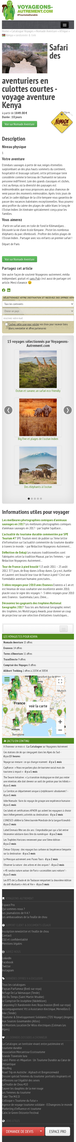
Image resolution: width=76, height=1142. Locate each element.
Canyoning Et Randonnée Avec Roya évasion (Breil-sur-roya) (36, 1005)
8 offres (19, 665)
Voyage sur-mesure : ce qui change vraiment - (32, 762)
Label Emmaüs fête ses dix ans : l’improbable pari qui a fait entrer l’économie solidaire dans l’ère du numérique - (36, 832)
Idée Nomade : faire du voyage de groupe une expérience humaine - (37, 803)
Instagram (8, 970)
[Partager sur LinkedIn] (8, 291)
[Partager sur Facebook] (3, 291)
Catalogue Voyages (22, 31)
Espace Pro (8, 905)
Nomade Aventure (46, 31)
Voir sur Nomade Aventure (19, 124)
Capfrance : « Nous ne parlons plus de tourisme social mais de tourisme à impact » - (33, 769)
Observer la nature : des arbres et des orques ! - (33, 865)
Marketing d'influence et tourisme (21, 1109)
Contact (7, 935)
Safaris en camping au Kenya (55, 487)
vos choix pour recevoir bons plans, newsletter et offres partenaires (38, 326)
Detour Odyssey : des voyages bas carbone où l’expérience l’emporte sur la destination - (37, 851)
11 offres (17, 653)
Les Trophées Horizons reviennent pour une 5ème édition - (32, 842)
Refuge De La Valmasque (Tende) (21, 993)
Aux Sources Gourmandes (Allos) (21, 1021)
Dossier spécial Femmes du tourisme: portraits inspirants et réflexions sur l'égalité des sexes (36, 1078)
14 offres (12, 648)
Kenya (9, 35)
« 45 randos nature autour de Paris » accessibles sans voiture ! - (34, 872)
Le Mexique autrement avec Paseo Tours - (30, 859)
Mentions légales (12, 943)
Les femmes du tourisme (16, 1092)
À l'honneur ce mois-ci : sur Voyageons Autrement (35, 746)
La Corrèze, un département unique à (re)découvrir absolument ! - (35, 793)
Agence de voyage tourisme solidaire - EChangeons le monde (37, 1104)
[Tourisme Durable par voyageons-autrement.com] (27, 10)
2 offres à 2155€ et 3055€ (25, 671)
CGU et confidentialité (15, 939)
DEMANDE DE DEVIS (19, 1131)
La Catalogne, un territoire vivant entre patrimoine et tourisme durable (33, 1046)
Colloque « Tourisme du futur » (20, 1100)
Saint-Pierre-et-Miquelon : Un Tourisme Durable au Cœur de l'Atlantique (36, 1062)
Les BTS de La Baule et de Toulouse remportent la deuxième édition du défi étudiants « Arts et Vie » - (37, 882)
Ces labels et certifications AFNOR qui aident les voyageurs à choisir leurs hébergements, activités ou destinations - (37, 812)
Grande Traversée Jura (14, 1056)
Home (5, 31)
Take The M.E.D (11, 1096)
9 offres (14, 659)
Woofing (7, 1068)
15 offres (17, 642)
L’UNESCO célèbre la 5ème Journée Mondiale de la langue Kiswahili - (37, 822)
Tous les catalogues (14, 985)
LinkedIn (6, 958)
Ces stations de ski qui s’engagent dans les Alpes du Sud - (32, 754)
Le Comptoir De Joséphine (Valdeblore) (24, 1001)
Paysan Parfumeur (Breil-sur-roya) (22, 989)
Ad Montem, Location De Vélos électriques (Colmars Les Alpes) (34, 1027)
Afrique (63, 31)
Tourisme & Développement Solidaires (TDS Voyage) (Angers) (37, 1017)
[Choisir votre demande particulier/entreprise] (41, 1131)
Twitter (6, 966)
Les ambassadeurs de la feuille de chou (24, 917)
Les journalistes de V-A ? (16, 913)
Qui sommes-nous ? (13, 909)
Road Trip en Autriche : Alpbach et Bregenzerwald (30, 1072)
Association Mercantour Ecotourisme (23, 1052)
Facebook (7, 962)
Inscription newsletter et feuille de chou (25, 931)
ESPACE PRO (57, 1131)
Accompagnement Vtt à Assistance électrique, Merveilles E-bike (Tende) (36, 1011)
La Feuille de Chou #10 (15, 1084)
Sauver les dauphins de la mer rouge (22, 1088)
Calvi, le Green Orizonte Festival (20, 1113)
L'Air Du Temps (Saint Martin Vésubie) (23, 997)
